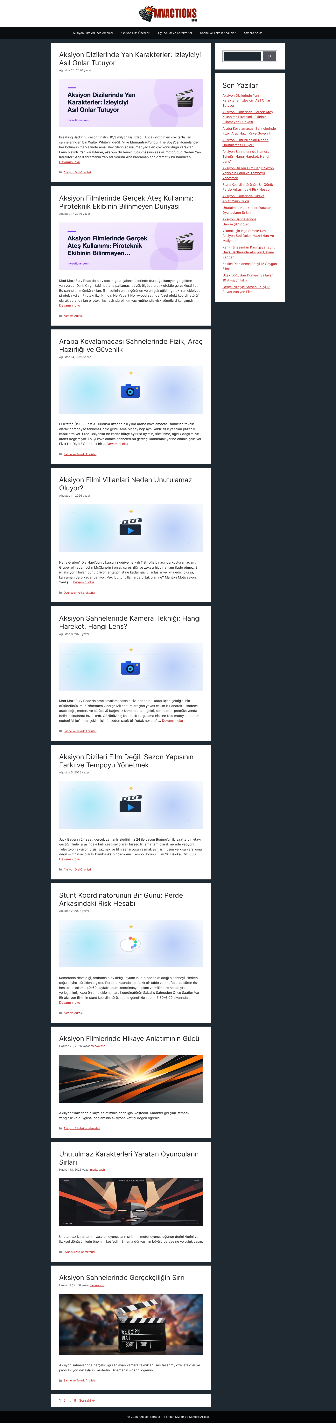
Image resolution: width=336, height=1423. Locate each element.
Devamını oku (69, 162)
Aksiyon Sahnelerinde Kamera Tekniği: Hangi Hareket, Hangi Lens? (245, 156)
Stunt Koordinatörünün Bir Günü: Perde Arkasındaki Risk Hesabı (121, 899)
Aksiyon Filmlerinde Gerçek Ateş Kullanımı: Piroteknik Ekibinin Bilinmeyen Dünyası (126, 202)
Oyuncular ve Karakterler (175, 33)
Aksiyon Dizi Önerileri (135, 33)
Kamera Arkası (253, 33)
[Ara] (269, 56)
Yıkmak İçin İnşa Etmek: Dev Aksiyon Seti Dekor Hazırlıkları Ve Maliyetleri (248, 236)
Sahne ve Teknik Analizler (218, 33)
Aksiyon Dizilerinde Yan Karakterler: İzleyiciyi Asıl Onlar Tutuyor (246, 100)
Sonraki (87, 1400)
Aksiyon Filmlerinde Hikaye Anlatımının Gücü (129, 1038)
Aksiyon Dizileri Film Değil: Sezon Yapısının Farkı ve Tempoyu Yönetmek (126, 761)
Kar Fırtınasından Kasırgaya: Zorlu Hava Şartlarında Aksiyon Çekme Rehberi (248, 252)
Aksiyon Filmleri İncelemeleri (93, 33)
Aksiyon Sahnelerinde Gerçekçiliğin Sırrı (122, 1277)
